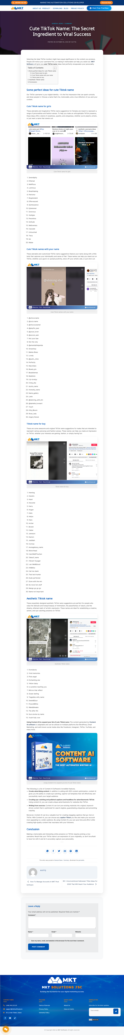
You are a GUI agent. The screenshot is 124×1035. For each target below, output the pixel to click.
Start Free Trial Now (100, 8)
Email (54, 932)
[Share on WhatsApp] (47, 851)
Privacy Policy (77, 8)
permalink (81, 860)
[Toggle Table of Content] (54, 68)
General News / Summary (62, 23)
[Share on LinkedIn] (76, 851)
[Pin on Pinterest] (71, 851)
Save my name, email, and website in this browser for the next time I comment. (57, 941)
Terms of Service (44, 1005)
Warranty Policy (44, 1013)
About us (37, 8)
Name (30, 932)
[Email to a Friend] (65, 851)
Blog (66, 8)
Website (78, 932)
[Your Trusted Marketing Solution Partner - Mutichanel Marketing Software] (17, 8)
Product (46, 8)
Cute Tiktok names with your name (42, 75)
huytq (73, 42)
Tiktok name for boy (38, 77)
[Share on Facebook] (53, 851)
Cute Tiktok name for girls (39, 73)
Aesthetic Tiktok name (36, 79)
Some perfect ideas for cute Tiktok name (42, 71)
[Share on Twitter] (59, 851)
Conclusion (33, 82)
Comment (32, 915)
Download (57, 8)
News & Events (69, 1009)
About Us (67, 1005)
